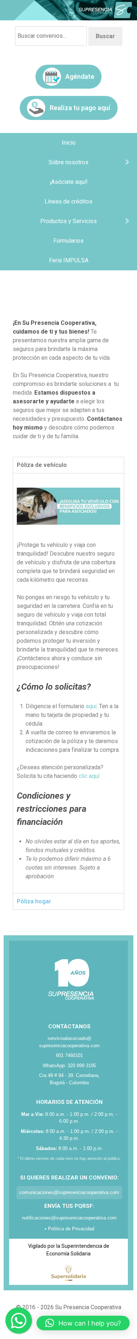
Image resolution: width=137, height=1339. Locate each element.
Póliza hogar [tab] (34, 901)
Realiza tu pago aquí (80, 108)
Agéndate (79, 76)
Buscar (105, 36)
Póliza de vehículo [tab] (42, 464)
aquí (91, 706)
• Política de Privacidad (69, 1228)
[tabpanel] (68, 683)
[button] (83, 1323)
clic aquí (89, 776)
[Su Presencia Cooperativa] (68, 9)
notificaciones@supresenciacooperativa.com (69, 1218)
